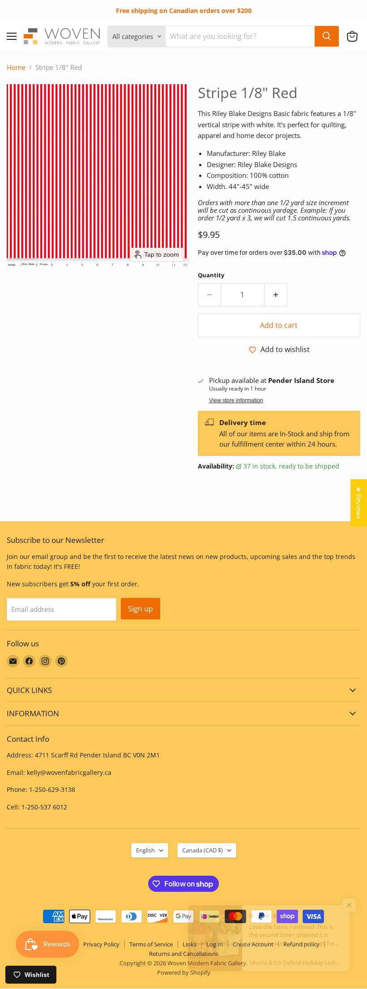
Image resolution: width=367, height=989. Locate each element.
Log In (214, 944)
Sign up (140, 609)
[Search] (327, 36)
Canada (202, 850)
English (145, 850)
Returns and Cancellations (183, 954)
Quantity (211, 275)
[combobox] (240, 36)
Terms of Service (151, 944)
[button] (352, 36)
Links (189, 944)
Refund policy (301, 944)
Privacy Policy (101, 944)
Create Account (253, 944)
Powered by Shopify (183, 972)
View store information (236, 400)
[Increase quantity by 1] (276, 294)
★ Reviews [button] (358, 502)
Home (16, 67)
